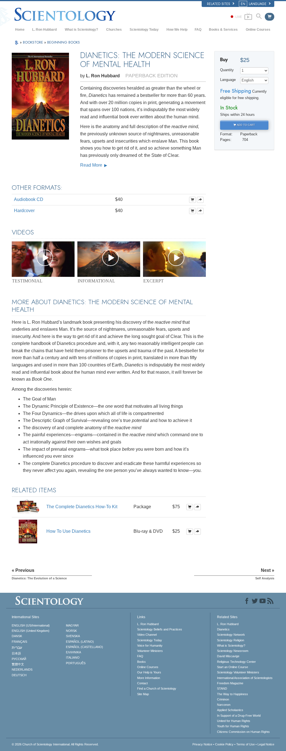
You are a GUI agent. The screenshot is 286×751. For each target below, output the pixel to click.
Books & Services (223, 30)
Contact (142, 683)
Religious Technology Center (236, 661)
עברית (17, 647)
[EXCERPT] (174, 259)
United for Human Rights (233, 721)
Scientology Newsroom (232, 650)
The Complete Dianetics (81, 506)
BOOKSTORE (33, 42)
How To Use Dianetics (68, 531)
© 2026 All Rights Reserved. (55, 744)
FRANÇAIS (19, 641)
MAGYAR (72, 625)
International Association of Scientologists (245, 678)
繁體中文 (18, 664)
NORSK (71, 630)
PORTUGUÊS (75, 663)
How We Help (176, 30)
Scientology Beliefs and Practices (159, 629)
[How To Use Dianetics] (28, 531)
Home (20, 30)
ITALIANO (73, 657)
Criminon (223, 699)
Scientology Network (231, 634)
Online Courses (258, 30)
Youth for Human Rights (233, 726)
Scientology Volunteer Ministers (238, 672)
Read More (91, 165)
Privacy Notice (202, 744)
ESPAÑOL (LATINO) (80, 641)
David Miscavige (228, 656)
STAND (222, 688)
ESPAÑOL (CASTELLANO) (84, 647)
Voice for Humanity (150, 645)
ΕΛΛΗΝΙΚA (73, 652)
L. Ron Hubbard (44, 30)
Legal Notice (266, 744)
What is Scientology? (81, 30)
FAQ (198, 30)
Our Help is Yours (149, 672)
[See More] (200, 200)
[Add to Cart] (192, 200)
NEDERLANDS (22, 669)
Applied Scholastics (230, 710)
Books (141, 661)
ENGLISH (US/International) (31, 625)
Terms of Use (245, 744)
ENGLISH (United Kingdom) (30, 630)
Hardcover (24, 210)
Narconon (223, 704)
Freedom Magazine (230, 683)
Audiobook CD (28, 199)
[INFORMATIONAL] (108, 259)
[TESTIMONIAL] (43, 259)
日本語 (16, 653)
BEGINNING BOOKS (63, 42)
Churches (114, 30)
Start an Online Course (232, 667)
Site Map (143, 694)
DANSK (17, 636)
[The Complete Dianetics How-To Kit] (28, 506)
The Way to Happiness (232, 694)
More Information (148, 678)
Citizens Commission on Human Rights (243, 731)
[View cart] (269, 17)
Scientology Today (144, 30)
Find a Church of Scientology (156, 688)
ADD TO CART (245, 125)
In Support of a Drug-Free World (239, 715)
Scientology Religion (230, 640)
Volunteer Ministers (150, 650)
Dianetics (223, 629)
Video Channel (147, 634)
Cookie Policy (224, 744)
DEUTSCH (19, 675)
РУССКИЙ (19, 659)
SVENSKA (73, 636)
